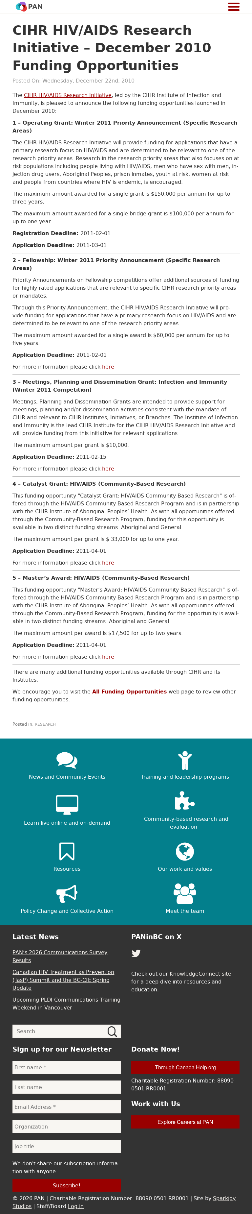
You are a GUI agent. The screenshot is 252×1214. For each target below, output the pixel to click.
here (108, 366)
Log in (76, 1206)
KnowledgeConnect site (200, 973)
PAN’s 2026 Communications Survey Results (59, 956)
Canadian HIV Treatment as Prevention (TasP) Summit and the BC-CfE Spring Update (63, 979)
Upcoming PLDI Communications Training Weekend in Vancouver (66, 1003)
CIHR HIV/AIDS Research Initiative (68, 95)
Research (45, 724)
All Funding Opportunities (129, 691)
